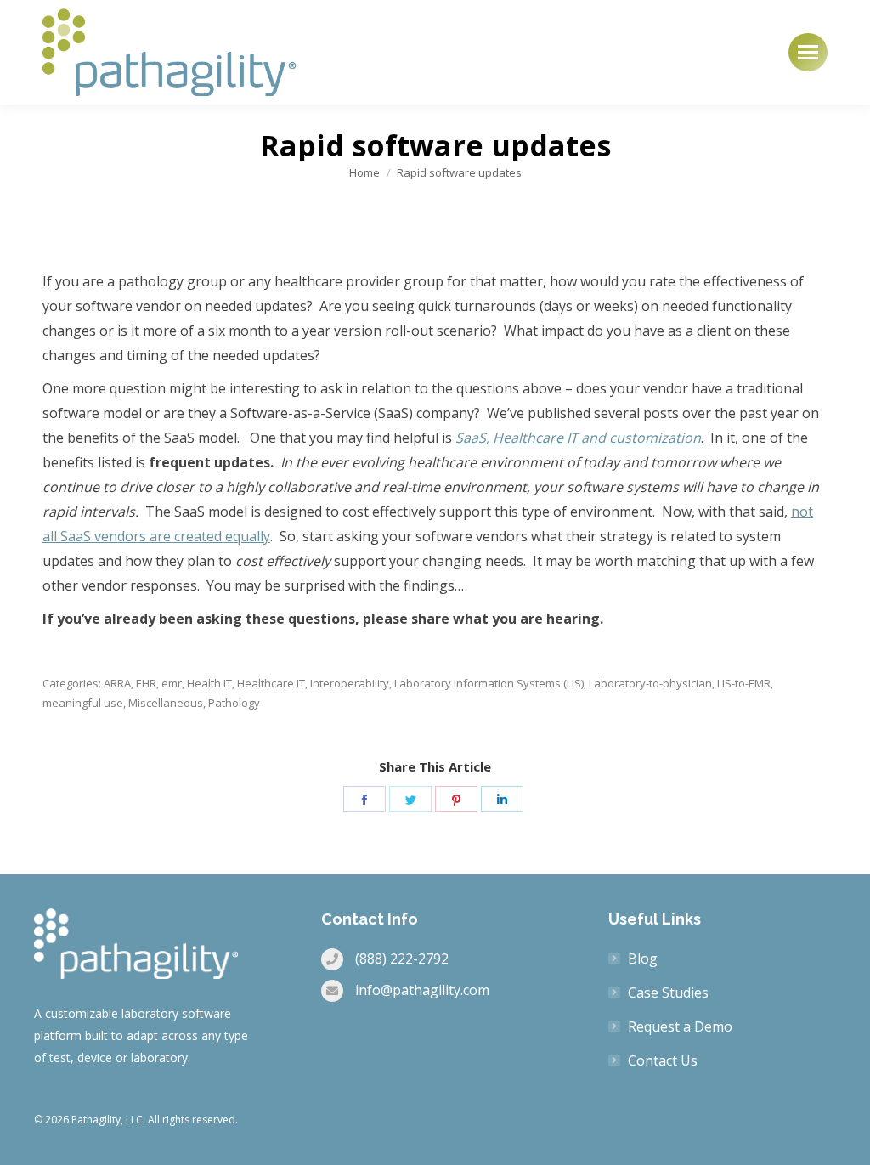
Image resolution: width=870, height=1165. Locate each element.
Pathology (234, 702)
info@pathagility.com (422, 990)
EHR (146, 683)
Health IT (209, 683)
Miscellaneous (165, 702)
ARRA (117, 683)
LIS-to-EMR (744, 683)
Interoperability (349, 683)
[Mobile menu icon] (808, 52)
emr (171, 683)
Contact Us (663, 1060)
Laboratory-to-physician (650, 683)
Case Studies (668, 992)
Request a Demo (680, 1026)
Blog (643, 958)
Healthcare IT (271, 683)
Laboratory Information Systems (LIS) (489, 683)
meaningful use (82, 702)
